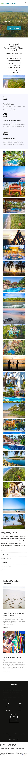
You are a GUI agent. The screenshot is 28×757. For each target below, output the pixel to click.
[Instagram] (14, 717)
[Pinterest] (17, 717)
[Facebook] (10, 717)
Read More (5, 627)
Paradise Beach (8, 104)
